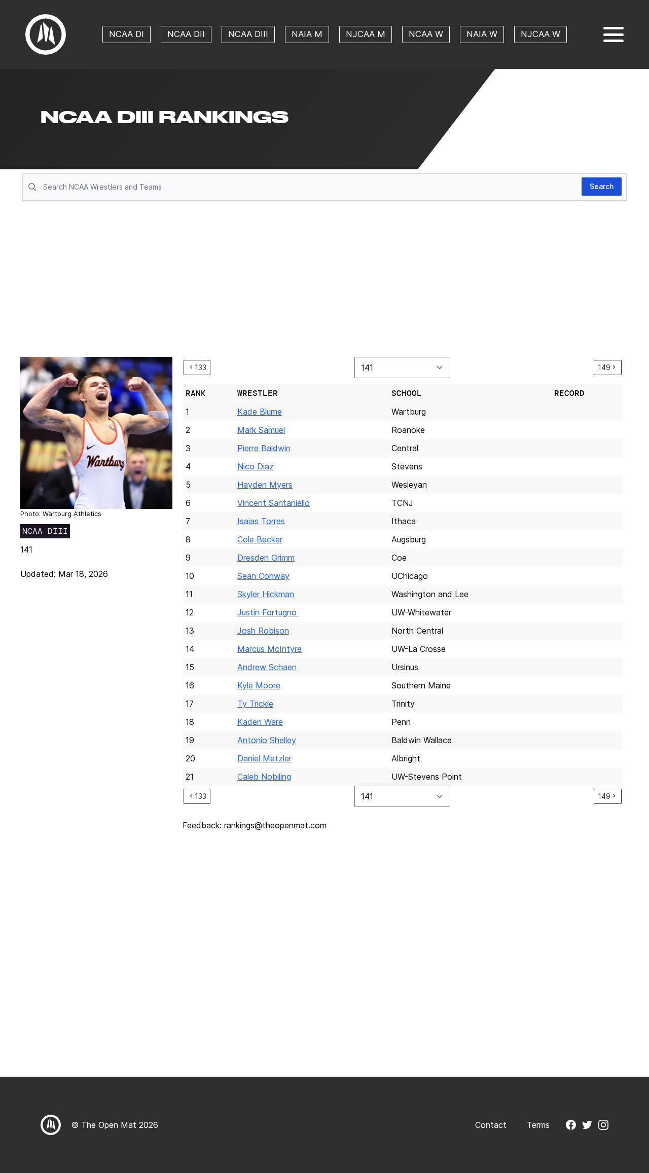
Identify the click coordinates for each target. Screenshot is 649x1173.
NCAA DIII (248, 34)
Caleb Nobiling (264, 777)
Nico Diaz (255, 466)
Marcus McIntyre (269, 649)
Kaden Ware (260, 722)
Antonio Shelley (266, 740)
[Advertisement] (324, 280)
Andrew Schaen (267, 667)
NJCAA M (365, 34)
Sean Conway (263, 576)
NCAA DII (186, 34)
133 (200, 367)
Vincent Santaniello (273, 503)
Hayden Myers (265, 485)
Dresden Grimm (266, 558)
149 (604, 367)
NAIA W (481, 34)
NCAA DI (126, 34)
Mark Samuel (261, 430)
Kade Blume (259, 412)
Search (602, 186)
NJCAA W (540, 34)
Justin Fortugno (268, 612)
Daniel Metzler (264, 758)
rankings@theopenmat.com (275, 825)
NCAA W (426, 34)
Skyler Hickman (265, 594)
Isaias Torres (261, 521)
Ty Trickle (255, 704)
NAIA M (307, 34)
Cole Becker (259, 539)
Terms (538, 1125)
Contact (491, 1125)
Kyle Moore (258, 685)
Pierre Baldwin (264, 448)
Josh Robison (263, 631)
